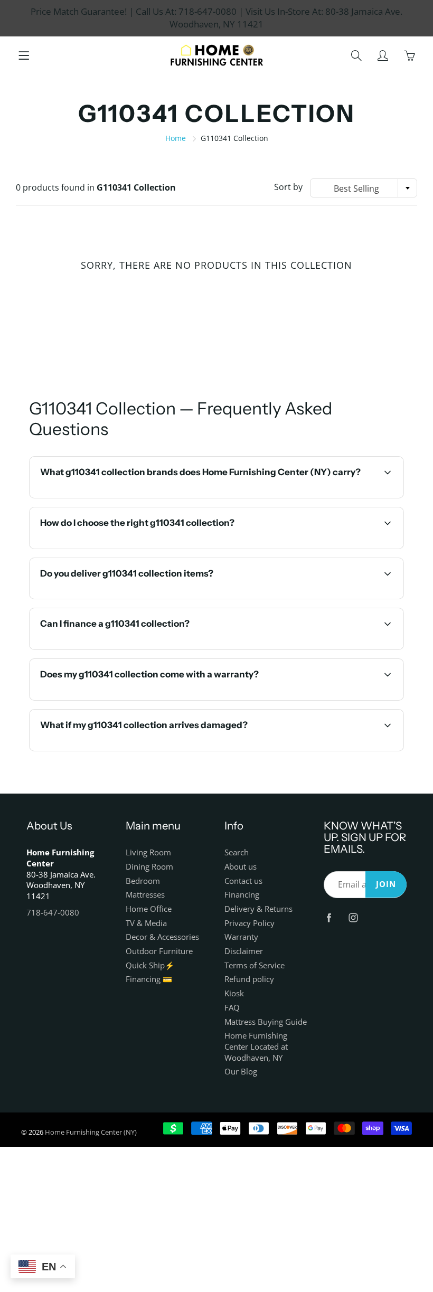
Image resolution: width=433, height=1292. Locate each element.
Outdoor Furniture (159, 951)
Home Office (149, 909)
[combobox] (363, 187)
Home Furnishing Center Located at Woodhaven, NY (256, 1046)
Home (175, 138)
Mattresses (145, 895)
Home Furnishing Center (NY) (91, 1132)
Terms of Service (254, 965)
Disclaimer (243, 951)
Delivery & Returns (258, 909)
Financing (241, 895)
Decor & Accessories (162, 937)
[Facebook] (329, 918)
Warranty (241, 937)
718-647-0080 (52, 913)
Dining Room (149, 867)
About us (240, 867)
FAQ (232, 1008)
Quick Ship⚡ (150, 965)
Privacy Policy (249, 923)
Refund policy (249, 979)
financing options (129, 648)
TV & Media (146, 923)
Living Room (148, 852)
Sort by (288, 187)
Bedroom (143, 881)
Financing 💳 (149, 979)
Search (236, 852)
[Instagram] (353, 918)
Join (386, 884)
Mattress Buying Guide (265, 1022)
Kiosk (234, 993)
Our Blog (240, 1072)
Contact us (243, 881)
